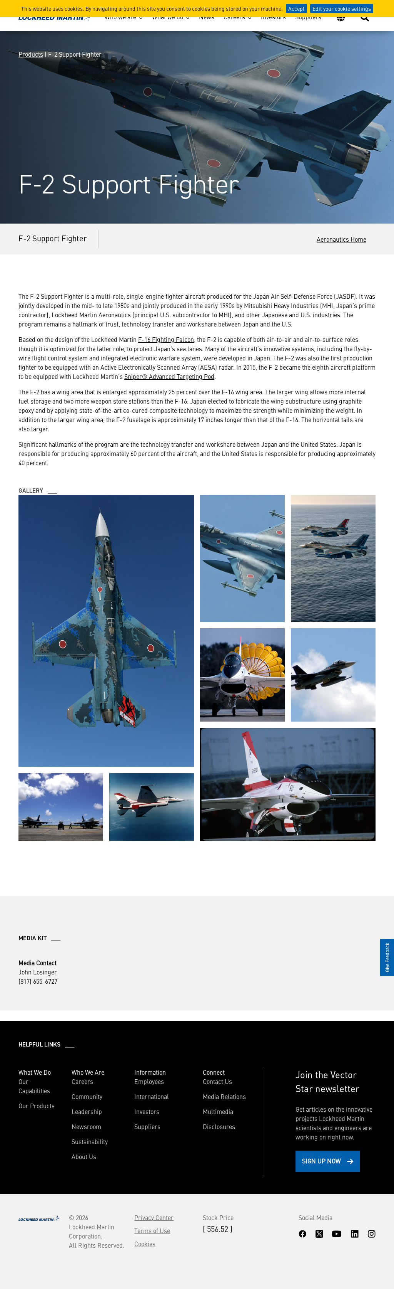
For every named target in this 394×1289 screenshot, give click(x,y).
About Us (84, 1156)
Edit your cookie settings (341, 8)
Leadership (87, 1111)
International (151, 1096)
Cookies (144, 1243)
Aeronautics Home (341, 239)
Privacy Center (154, 1217)
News (206, 16)
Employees (149, 1081)
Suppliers (308, 16)
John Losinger (37, 972)
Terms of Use (152, 1230)
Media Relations (224, 1096)
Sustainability (90, 1141)
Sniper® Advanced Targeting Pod (169, 376)
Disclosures (219, 1126)
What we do (167, 16)
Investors (273, 16)
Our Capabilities (34, 1086)
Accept (296, 8)
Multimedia (218, 1111)
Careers (234, 16)
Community (87, 1096)
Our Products (36, 1105)
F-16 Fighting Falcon (166, 339)
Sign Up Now (321, 1160)
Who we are (120, 16)
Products (30, 54)
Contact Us (217, 1081)
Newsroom (86, 1126)
